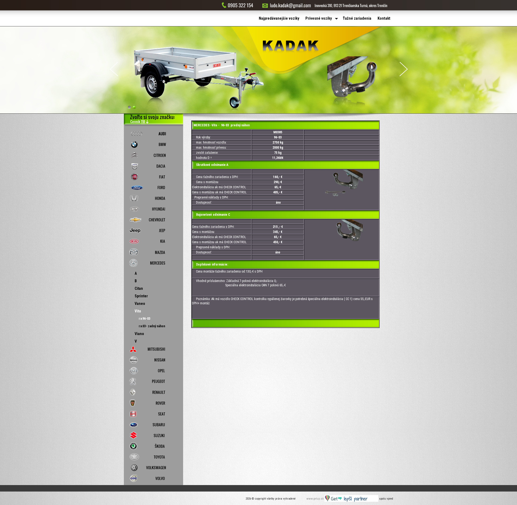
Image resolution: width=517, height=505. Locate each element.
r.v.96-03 (144, 319)
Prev (114, 69)
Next (403, 69)
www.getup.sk (315, 498)
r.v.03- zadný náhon (152, 326)
